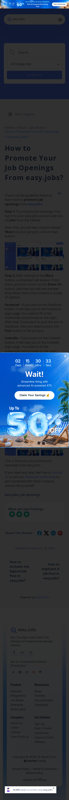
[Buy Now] (30, 789)
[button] (65, 356)
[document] (34, 400)
